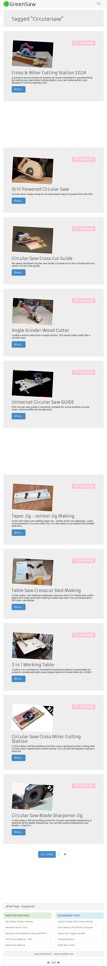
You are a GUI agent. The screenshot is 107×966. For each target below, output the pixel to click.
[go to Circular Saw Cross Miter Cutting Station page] (33, 718)
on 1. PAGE (47, 854)
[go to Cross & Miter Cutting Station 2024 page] (33, 54)
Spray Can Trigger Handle (71, 933)
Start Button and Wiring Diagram (75, 927)
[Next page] (65, 854)
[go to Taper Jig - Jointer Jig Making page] (33, 497)
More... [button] (18, 89)
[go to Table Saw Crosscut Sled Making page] (33, 571)
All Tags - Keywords (22, 906)
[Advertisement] (53, 125)
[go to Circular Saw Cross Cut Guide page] (33, 239)
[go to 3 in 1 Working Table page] (33, 646)
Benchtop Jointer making (19, 921)
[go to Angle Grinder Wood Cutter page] (33, 311)
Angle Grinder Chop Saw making (75, 921)
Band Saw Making (15, 945)
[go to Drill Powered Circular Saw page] (33, 170)
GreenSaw (23, 4)
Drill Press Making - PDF (19, 939)
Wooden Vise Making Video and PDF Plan (28, 933)
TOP (53, 962)
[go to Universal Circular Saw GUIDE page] (33, 383)
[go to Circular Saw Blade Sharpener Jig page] (33, 797)
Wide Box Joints (66, 945)
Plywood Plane (66, 939)
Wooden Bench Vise (16, 927)
